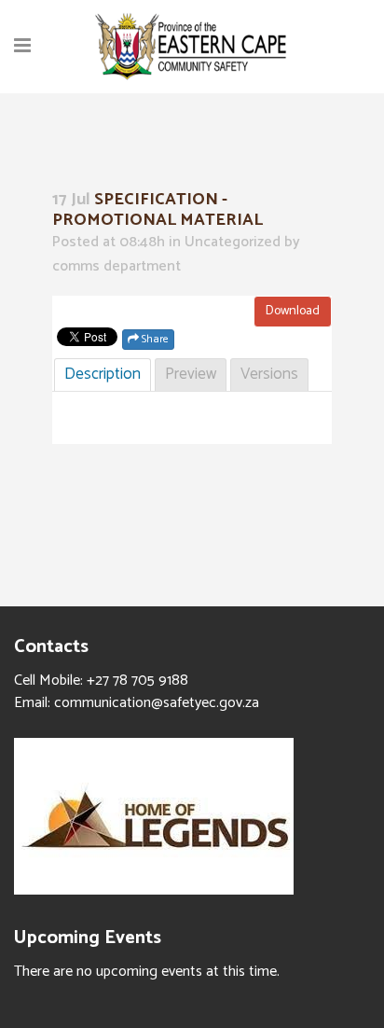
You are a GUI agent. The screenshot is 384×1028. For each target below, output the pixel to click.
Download (293, 311)
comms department (116, 266)
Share (154, 339)
